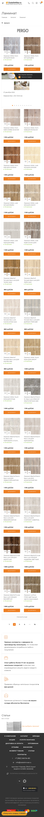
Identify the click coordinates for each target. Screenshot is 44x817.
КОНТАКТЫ (21, 754)
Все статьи (5, 718)
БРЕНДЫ (36, 736)
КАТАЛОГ (24, 736)
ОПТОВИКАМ (33, 743)
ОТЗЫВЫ (15, 747)
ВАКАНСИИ (27, 747)
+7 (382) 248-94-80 (22, 758)
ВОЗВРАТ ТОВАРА (17, 751)
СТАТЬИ (31, 751)
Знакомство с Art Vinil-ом (12, 96)
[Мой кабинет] (37, 3)
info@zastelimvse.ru (23, 762)
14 (35, 624)
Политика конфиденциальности (23, 773)
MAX (24, 781)
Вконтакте (19, 781)
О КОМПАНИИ (10, 736)
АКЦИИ (12, 740)
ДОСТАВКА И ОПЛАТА (14, 743)
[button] (12, 105)
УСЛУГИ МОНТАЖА (27, 740)
